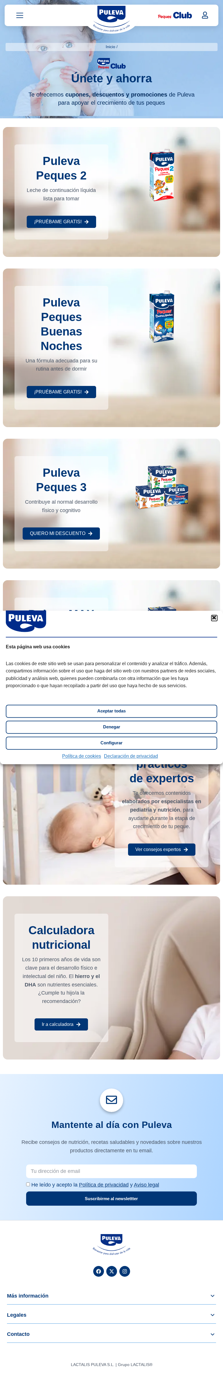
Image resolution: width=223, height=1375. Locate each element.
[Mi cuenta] (205, 15)
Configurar (111, 743)
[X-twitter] (111, 1271)
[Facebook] (98, 1271)
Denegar (111, 727)
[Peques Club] (175, 15)
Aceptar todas (111, 711)
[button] (214, 618)
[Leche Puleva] (111, 19)
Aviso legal (146, 1185)
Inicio (110, 46)
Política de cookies (81, 756)
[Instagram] (124, 1271)
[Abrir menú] (19, 15)
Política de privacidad (104, 1185)
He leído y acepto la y (95, 1185)
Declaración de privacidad (131, 756)
